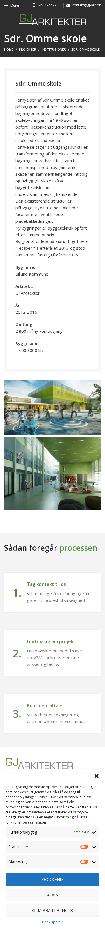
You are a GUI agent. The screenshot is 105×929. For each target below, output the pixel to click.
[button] (96, 776)
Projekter (27, 49)
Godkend (52, 879)
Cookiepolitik (52, 922)
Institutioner (54, 49)
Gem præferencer (52, 910)
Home (8, 49)
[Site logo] (52, 19)
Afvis (52, 895)
